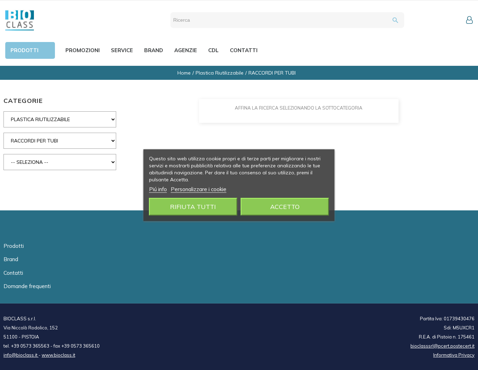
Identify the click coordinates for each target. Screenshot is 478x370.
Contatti (13, 273)
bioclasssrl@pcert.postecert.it (442, 346)
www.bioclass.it (58, 355)
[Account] (469, 20)
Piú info (158, 189)
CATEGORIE (23, 101)
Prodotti (13, 246)
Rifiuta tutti (193, 206)
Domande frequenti (27, 286)
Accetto (285, 206)
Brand (10, 259)
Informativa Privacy (454, 355)
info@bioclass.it (20, 355)
